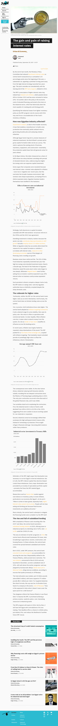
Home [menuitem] (3, 8)
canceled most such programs (22, 553)
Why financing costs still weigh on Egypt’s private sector (25, 653)
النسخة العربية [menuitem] (5, 21)
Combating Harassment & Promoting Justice (5, 30)
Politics (13, 715)
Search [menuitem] (4, 10)
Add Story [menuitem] (3, 14)
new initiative (17, 560)
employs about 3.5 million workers (34, 243)
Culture (22, 720)
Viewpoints (14, 722)
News (21, 712)
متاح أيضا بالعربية (44, 69)
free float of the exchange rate (31, 333)
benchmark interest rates (36, 74)
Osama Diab (30, 494)
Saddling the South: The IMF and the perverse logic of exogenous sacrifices (30, 640)
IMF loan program (30, 89)
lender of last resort (31, 322)
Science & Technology (23, 723)
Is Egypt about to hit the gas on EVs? (20, 681)
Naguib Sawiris (32, 271)
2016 (43, 535)
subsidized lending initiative (21, 526)
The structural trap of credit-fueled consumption (23, 626)
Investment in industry (20, 125)
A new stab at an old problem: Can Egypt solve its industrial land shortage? (30, 694)
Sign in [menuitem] (4, 17)
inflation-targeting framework (38, 310)
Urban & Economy (20, 51)
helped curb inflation (27, 95)
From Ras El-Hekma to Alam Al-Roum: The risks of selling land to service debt (31, 667)
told (38, 586)
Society (13, 720)
